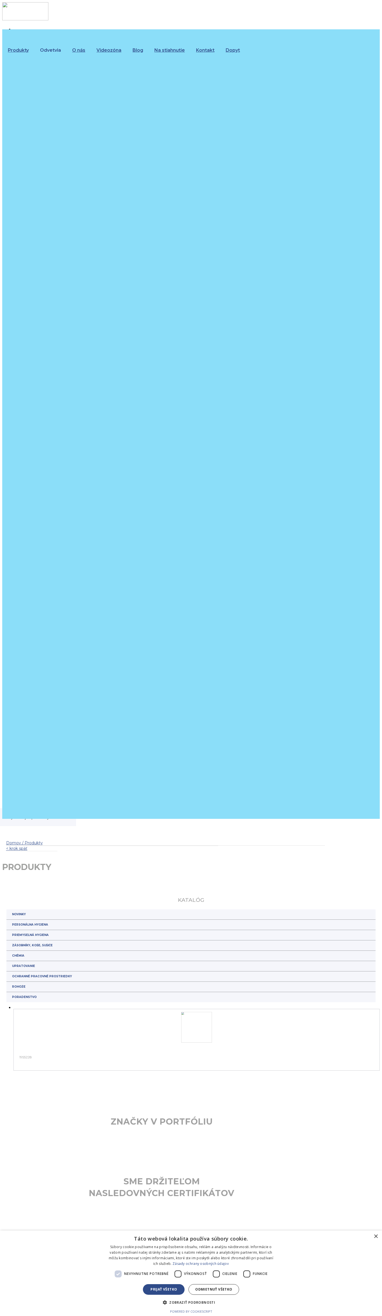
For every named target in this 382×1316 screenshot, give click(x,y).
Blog (138, 50)
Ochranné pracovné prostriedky (42, 976)
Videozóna (108, 50)
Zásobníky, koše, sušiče (32, 945)
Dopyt (233, 50)
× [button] (376, 1236)
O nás (78, 50)
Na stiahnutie (169, 50)
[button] (191, 1302)
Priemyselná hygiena (30, 935)
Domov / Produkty (24, 842)
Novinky (19, 914)
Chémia (18, 955)
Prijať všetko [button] (163, 1289)
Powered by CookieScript (191, 1311)
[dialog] (191, 1273)
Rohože (18, 986)
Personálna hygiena (30, 924)
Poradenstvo (24, 997)
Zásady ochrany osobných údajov (201, 1263)
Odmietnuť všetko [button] (213, 1289)
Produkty (18, 50)
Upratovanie (23, 966)
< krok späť (16, 848)
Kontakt (205, 50)
